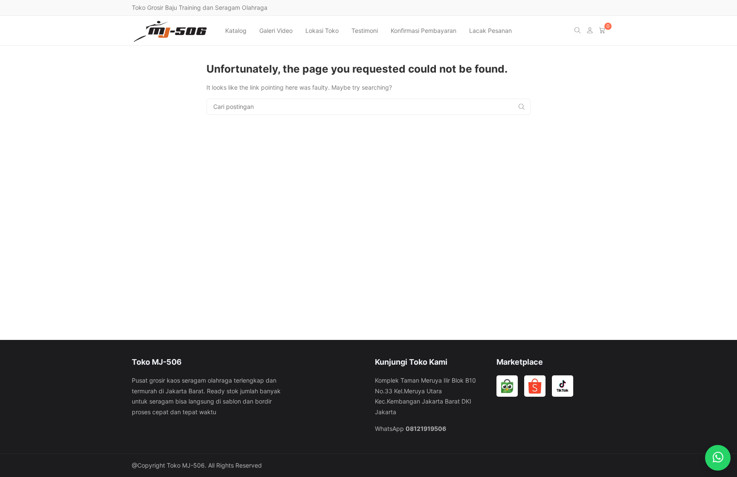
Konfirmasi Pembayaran (423, 30)
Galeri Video (276, 30)
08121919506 (426, 428)
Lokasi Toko (322, 30)
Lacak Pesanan (490, 30)
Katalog (236, 30)
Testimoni (364, 30)
